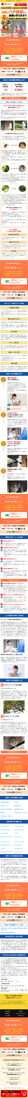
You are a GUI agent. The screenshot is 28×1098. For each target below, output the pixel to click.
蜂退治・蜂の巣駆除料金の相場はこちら (14, 98)
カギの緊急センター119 (14, 1069)
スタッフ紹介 (7, 1015)
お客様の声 (7, 1013)
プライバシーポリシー (20, 1013)
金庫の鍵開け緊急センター (14, 1074)
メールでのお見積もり (21, 390)
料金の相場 (7, 1011)
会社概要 (20, 1011)
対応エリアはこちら (14, 580)
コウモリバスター (14, 1079)
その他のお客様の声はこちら (14, 752)
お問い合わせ (20, 1015)
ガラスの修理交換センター (14, 1065)
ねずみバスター (14, 1083)
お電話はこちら (22, 4)
